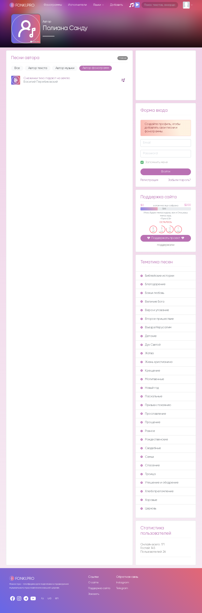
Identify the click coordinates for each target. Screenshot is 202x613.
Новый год (152, 387)
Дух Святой (152, 344)
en (57, 598)
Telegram (122, 588)
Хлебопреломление (159, 491)
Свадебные (153, 448)
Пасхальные (153, 396)
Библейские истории (159, 275)
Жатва (149, 353)
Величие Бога (154, 301)
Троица (150, 474)
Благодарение (155, 284)
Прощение (152, 422)
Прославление (155, 413)
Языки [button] (97, 4)
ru (42, 598)
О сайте (93, 582)
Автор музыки (64, 68)
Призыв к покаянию (158, 405)
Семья (149, 456)
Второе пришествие (159, 318)
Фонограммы (53, 4)
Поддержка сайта (99, 588)
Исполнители (77, 4)
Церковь (150, 508)
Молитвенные (154, 379)
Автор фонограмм (95, 68)
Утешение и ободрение (161, 482)
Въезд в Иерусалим (158, 327)
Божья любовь (154, 292)
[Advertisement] (166, 75)
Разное (150, 430)
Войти (165, 171)
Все (17, 68)
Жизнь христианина (158, 361)
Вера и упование (157, 310)
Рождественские (156, 439)
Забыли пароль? (179, 180)
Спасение (152, 465)
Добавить (116, 4)
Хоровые (151, 500)
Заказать (93, 594)
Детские (151, 336)
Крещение (152, 370)
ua (49, 598)
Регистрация (149, 180)
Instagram (122, 582)
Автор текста (37, 68)
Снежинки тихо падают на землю (46, 78)
